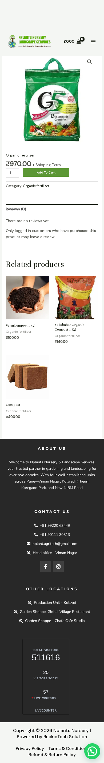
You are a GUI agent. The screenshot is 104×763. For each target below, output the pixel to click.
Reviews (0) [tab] (16, 209)
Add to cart (46, 172)
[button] (89, 62)
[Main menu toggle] (93, 41)
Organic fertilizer (20, 155)
